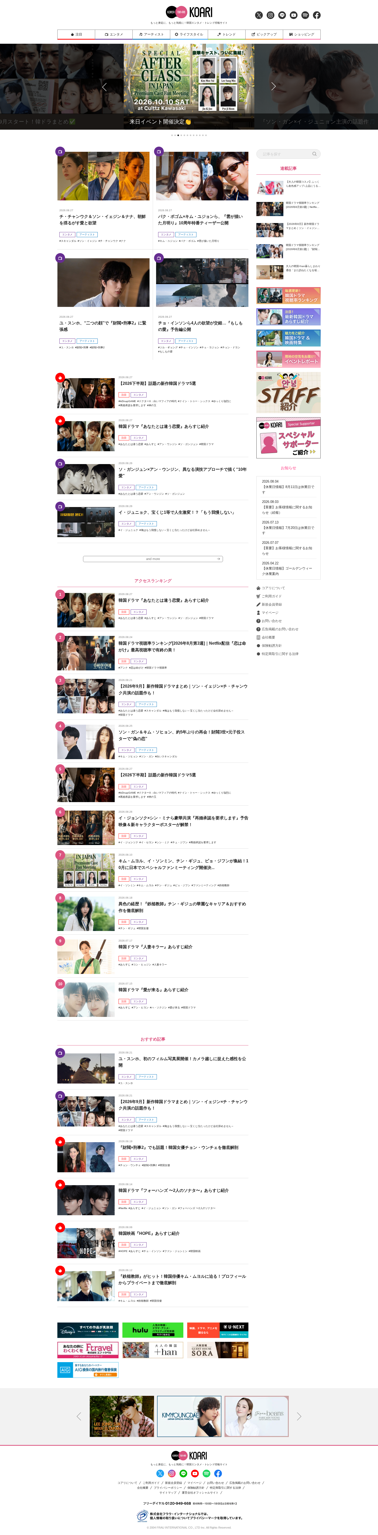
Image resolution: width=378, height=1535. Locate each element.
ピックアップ (267, 34)
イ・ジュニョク (129, 530)
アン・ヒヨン (141, 1007)
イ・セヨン (147, 842)
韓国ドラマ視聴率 (156, 667)
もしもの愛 (166, 351)
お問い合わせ (272, 621)
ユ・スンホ (67, 347)
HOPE (124, 1251)
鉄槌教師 (224, 885)
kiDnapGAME (128, 401)
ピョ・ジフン (182, 885)
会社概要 (268, 637)
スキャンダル (68, 240)
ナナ (123, 240)
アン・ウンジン (168, 444)
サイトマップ (167, 1492)
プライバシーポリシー (168, 1487)
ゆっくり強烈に (222, 401)
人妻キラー (160, 964)
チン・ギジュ (164, 885)
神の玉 (152, 405)
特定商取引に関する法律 (280, 654)
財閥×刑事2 (98, 347)
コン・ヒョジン (142, 964)
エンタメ (116, 34)
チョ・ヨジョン (210, 347)
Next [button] (299, 1416)
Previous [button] (79, 1416)
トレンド (229, 34)
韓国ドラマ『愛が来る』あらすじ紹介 (153, 990)
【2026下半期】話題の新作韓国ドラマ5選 (157, 383)
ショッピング (304, 34)
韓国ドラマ (207, 444)
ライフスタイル (191, 34)
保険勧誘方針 (272, 645)
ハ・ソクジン (159, 1007)
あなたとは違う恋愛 (131, 444)
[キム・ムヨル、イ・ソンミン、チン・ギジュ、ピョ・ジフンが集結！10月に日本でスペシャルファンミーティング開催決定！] (86, 871)
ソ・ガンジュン (189, 444)
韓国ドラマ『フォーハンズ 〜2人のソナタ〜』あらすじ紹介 (174, 1190)
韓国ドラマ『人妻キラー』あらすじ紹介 (156, 947)
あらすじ (151, 444)
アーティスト (154, 34)
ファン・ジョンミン (175, 1251)
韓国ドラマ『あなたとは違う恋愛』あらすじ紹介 (164, 426)
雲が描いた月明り (209, 240)
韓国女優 (143, 928)
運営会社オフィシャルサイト (200, 1492)
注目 (79, 34)
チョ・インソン (190, 347)
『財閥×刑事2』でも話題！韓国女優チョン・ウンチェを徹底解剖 (178, 1147)
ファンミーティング (204, 885)
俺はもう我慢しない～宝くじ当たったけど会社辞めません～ (175, 530)
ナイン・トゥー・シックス (194, 401)
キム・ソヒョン (129, 756)
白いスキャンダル (167, 756)
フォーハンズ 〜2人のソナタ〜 (197, 1208)
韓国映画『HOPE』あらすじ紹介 (149, 1233)
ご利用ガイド (272, 596)
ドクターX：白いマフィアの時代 (158, 401)
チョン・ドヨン (231, 347)
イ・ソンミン (128, 885)
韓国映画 (195, 1251)
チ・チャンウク (109, 240)
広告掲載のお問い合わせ (280, 629)
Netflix (123, 1208)
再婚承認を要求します (133, 405)
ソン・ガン (147, 756)
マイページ (270, 613)
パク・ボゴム (188, 240)
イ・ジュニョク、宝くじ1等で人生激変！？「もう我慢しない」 (177, 512)
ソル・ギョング (169, 347)
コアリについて (273, 588)
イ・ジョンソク (129, 842)
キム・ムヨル (146, 885)
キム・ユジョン (169, 240)
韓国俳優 (156, 1300)
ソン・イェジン (88, 240)
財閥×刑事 (82, 347)
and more (153, 559)
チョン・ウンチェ (130, 1165)
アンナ (124, 667)
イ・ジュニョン (152, 1208)
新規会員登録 (272, 604)
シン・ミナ (163, 842)
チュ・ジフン (180, 842)
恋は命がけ (137, 667)
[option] (122, 1416)
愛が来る (175, 1007)
